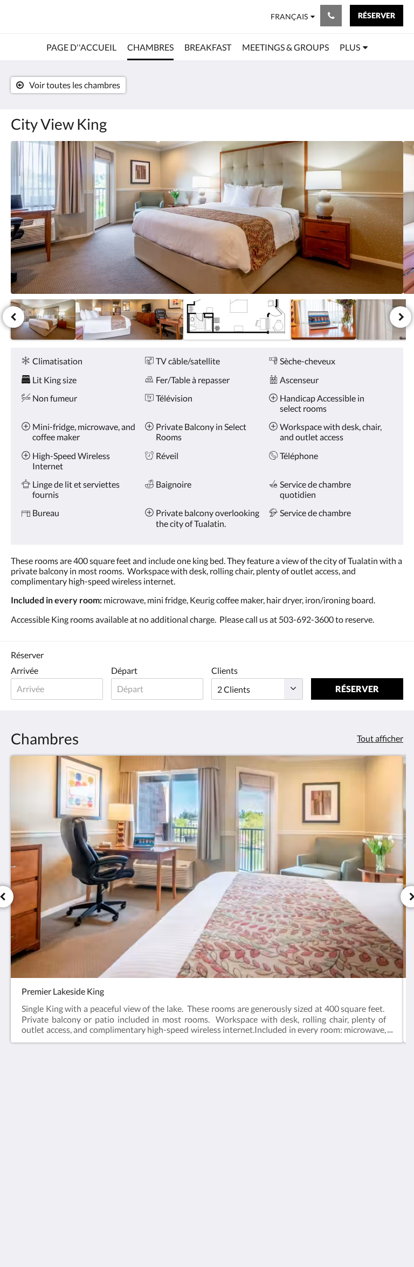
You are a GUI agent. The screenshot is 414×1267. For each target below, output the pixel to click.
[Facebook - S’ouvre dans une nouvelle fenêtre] (333, 1106)
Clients (224, 670)
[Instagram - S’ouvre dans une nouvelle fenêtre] (363, 1106)
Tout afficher (380, 738)
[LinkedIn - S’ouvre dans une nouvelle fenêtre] (392, 1106)
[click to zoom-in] (207, 217)
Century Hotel (45, 16)
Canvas (232, 1233)
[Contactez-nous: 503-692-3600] (331, 15)
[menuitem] (81, 47)
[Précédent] (13, 317)
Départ (124, 670)
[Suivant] (400, 317)
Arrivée (24, 670)
